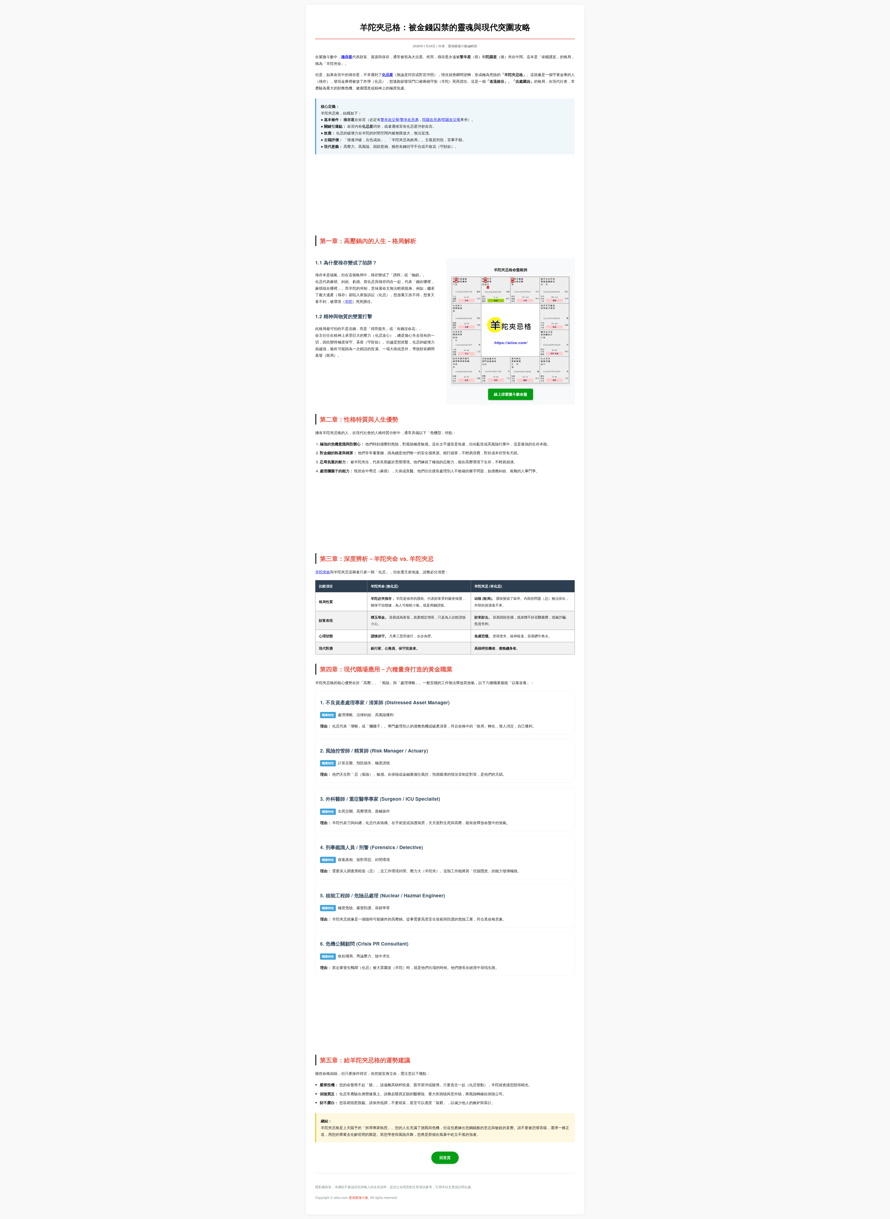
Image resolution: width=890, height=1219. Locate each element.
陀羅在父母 (451, 119)
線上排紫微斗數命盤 (510, 394)
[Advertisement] (445, 193)
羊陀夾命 (322, 572)
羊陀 (348, 301)
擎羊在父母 (390, 119)
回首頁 (445, 1157)
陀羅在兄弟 (431, 119)
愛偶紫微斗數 (358, 1197)
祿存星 (346, 56)
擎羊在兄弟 (409, 119)
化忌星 (387, 74)
